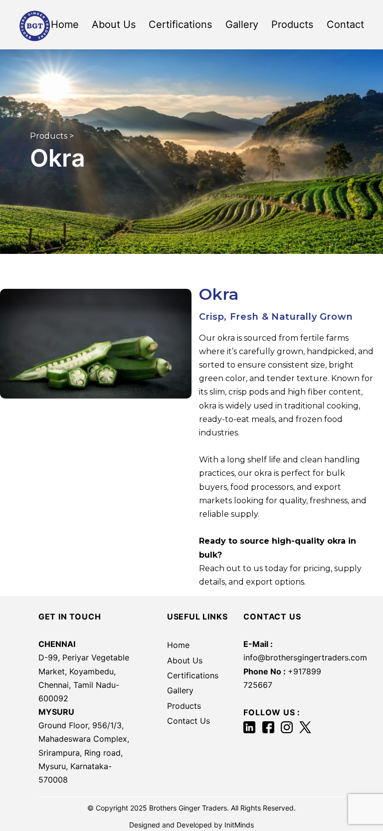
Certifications (180, 24)
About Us (114, 24)
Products (292, 24)
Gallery (241, 24)
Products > (52, 136)
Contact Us (188, 721)
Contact (345, 24)
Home (65, 24)
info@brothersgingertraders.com (305, 657)
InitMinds (239, 825)
